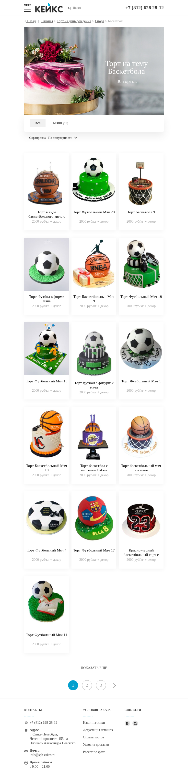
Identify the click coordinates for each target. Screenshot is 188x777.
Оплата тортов (93, 737)
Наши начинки (94, 722)
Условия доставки (96, 744)
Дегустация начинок (98, 730)
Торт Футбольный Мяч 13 (47, 381)
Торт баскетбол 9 (141, 212)
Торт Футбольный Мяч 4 (47, 550)
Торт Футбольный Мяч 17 (94, 550)
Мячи (60, 123)
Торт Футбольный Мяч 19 (141, 297)
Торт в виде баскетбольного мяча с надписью (46, 216)
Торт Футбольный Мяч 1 (141, 381)
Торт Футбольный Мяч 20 (94, 212)
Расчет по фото (94, 752)
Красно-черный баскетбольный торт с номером (141, 554)
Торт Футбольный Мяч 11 (46, 635)
